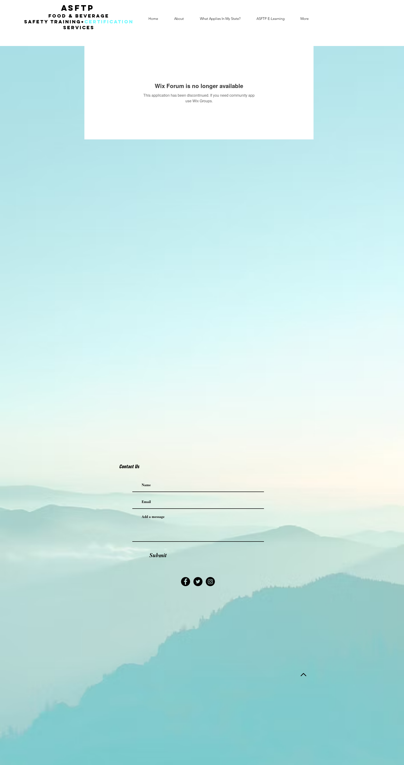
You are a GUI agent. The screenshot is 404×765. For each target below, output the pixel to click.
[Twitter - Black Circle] (197, 581)
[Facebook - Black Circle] (185, 581)
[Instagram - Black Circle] (210, 581)
